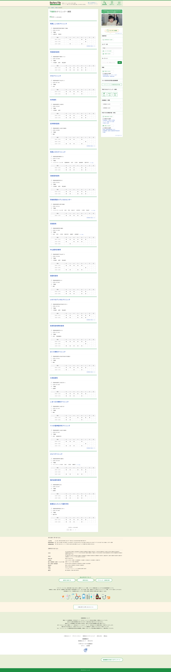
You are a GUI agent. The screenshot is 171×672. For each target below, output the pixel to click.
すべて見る (92, 162)
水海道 (84, 542)
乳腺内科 (66, 554)
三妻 (92, 542)
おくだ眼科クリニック (58, 352)
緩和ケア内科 (71, 554)
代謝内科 (87, 552)
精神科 (66, 565)
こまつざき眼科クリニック (59, 402)
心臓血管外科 (105, 555)
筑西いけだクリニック (58, 152)
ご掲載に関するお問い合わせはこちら (86, 607)
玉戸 (68, 540)
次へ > (78, 530)
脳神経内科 (108, 552)
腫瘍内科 (113, 551)
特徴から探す (108, 71)
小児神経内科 (87, 560)
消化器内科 (69, 551)
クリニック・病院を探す (104, 580)
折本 (62, 544)
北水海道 (87, 542)
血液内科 (110, 551)
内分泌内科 (83, 552)
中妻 (90, 542)
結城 (62, 540)
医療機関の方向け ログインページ (111, 660)
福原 (79, 540)
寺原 (64, 542)
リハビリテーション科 (73, 568)
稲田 (81, 540)
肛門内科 (66, 563)
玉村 (98, 542)
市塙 (86, 544)
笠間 (83, 540)
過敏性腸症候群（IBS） (111, 129)
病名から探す (108, 125)
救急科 (85, 568)
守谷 (59, 542)
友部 (57, 540)
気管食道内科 (77, 551)
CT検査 (109, 120)
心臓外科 (110, 555)
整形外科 (68, 555)
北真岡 (73, 544)
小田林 (60, 540)
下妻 (102, 542)
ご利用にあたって (67, 636)
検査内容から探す (109, 116)
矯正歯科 (68, 570)
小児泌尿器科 (92, 560)
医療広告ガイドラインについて (89, 636)
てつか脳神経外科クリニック (60, 426)
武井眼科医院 (54, 124)
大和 (74, 540)
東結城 (64, 540)
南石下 (94, 542)
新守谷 (79, 542)
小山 (55, 540)
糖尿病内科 (103, 551)
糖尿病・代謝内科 (92, 552)
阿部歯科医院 (54, 52)
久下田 (66, 544)
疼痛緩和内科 (116, 552)
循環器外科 (98, 555)
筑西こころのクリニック (58, 24)
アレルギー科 (70, 561)
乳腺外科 (101, 555)
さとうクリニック (56, 454)
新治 (72, 540)
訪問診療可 (112, 76)
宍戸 (85, 540)
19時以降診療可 (106, 76)
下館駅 (56, 7)
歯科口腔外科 (76, 570)
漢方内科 (71, 552)
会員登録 (88, 645)
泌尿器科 (84, 563)
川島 (66, 540)
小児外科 (69, 560)
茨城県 (52, 7)
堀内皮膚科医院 (55, 480)
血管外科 (79, 556)
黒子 (109, 542)
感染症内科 (117, 551)
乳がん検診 (112, 121)
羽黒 (78, 540)
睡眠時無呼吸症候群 (115, 130)
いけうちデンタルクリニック (60, 300)
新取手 (66, 542)
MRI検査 (113, 120)
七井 (82, 544)
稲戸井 (72, 542)
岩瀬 (76, 540)
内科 (66, 551)
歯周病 (109, 130)
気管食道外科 (84, 555)
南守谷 (77, 542)
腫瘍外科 (113, 555)
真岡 (71, 544)
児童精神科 (82, 565)
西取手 (61, 542)
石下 (96, 542)
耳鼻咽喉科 (77, 561)
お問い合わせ (99, 636)
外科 (66, 555)
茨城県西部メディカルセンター (61, 200)
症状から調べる (67, 580)
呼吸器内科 (82, 551)
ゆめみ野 (69, 542)
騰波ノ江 (106, 542)
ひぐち (64, 544)
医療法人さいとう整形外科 (59, 504)
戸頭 (74, 542)
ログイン (83, 645)
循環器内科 (86, 551)
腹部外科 (120, 555)
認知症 (104, 129)
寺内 (69, 544)
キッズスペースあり (113, 75)
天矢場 (91, 544)
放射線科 (79, 568)
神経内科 (93, 551)
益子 (80, 544)
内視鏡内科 (67, 552)
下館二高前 (59, 544)
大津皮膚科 (54, 378)
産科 (69, 558)
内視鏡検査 (105, 120)
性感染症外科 (79, 563)
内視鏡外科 (67, 556)
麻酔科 (82, 568)
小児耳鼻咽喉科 (77, 560)
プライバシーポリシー (76, 636)
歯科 (66, 570)
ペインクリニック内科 (77, 552)
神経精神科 (73, 565)
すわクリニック (55, 76)
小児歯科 (72, 570)
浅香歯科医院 (54, 176)
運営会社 (105, 636)
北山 (78, 544)
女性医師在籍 (105, 75)
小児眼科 (73, 560)
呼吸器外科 (89, 555)
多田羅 (84, 544)
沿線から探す (108, 53)
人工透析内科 (98, 551)
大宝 (104, 542)
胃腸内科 (73, 551)
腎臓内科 (90, 551)
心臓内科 (106, 551)
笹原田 (89, 544)
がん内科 (97, 552)
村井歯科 (53, 100)
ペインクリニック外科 (73, 556)
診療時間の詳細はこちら (91, 46)
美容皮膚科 (71, 566)
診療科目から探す (109, 39)
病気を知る (85, 580)
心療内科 (69, 565)
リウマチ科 (67, 568)
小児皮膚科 (83, 560)
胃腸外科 (80, 555)
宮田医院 (53, 224)
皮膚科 (66, 561)
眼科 (74, 561)
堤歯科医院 (54, 276)
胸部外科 (117, 555)
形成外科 (72, 555)
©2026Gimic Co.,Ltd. (85, 670)
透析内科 (100, 552)
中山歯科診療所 (55, 250)
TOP (49, 7)
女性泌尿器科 (88, 563)
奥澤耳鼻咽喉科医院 (57, 326)
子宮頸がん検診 (106, 123)
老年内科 (112, 552)
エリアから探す (108, 51)
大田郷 (111, 542)
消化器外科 (76, 555)
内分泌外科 (83, 556)
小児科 (66, 560)
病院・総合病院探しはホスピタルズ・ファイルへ (93, 3)
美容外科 (66, 566)
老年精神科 (78, 565)
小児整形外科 (97, 560)
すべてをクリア (118, 33)
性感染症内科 (74, 563)
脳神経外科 (93, 555)
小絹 (82, 542)
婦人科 (72, 558)
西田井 (76, 544)
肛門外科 (70, 563)
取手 (55, 542)
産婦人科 (66, 558)
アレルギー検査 (106, 121)
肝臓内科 (120, 552)
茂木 (93, 544)
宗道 (100, 542)
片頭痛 (104, 132)
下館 (70, 540)
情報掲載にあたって (82, 640)
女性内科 (104, 552)
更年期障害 (105, 130)
